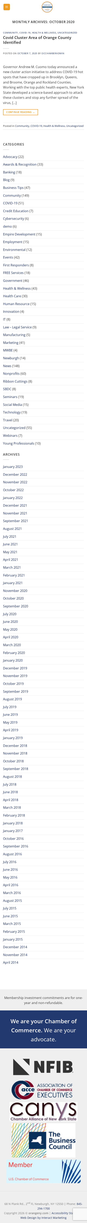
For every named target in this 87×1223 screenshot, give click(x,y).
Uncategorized (67, 32)
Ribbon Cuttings (15, 381)
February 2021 (14, 575)
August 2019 (12, 699)
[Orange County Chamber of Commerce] (47, 7)
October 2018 (13, 761)
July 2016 (9, 862)
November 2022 (15, 482)
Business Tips (13, 187)
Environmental (14, 249)
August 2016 (12, 854)
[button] (6, 7)
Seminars (10, 397)
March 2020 (12, 645)
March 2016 (12, 893)
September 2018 (15, 769)
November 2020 (15, 591)
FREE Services (13, 273)
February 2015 (14, 931)
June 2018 (10, 792)
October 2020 (13, 598)
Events (8, 257)
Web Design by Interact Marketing (43, 1218)
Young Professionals (18, 443)
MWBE (8, 350)
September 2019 (15, 691)
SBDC (7, 389)
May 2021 (10, 552)
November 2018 (15, 753)
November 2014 (15, 955)
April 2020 (10, 637)
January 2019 (13, 738)
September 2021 (15, 521)
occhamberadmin (52, 53)
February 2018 (14, 815)
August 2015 (12, 900)
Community (10, 32)
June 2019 (10, 714)
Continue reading (20, 112)
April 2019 (10, 730)
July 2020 (9, 614)
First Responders (16, 265)
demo (7, 226)
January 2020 (13, 660)
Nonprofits (11, 373)
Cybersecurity (13, 218)
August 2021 (12, 528)
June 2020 (10, 621)
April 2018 (10, 800)
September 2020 (15, 606)
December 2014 (15, 947)
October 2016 (13, 838)
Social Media (12, 404)
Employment (12, 242)
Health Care (12, 296)
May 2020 (10, 629)
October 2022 (13, 490)
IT (4, 319)
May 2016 (10, 877)
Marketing (10, 342)
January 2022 (13, 498)
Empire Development (19, 234)
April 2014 (10, 962)
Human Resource (16, 304)
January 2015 (13, 939)
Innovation (11, 311)
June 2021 (10, 544)
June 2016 (10, 869)
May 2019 (10, 722)
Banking (9, 172)
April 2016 (10, 885)
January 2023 (13, 466)
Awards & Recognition (20, 164)
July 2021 (9, 536)
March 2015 (12, 924)
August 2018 (12, 776)
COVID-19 (24, 32)
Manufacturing (14, 335)
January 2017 (13, 831)
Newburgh (11, 358)
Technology (12, 412)
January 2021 (13, 583)
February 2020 (14, 653)
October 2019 (13, 683)
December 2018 (15, 745)
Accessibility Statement (67, 1213)
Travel (7, 420)
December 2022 (15, 474)
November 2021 (15, 513)
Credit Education (16, 211)
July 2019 (9, 707)
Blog (6, 180)
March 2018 (12, 807)
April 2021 (10, 559)
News (7, 366)
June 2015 (10, 916)
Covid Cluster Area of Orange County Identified (37, 40)
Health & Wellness (44, 32)
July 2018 (9, 784)
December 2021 (15, 505)
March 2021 (12, 567)
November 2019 (15, 676)
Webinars (10, 435)
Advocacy (10, 157)
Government (12, 280)
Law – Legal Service (17, 327)
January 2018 (13, 823)
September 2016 (15, 846)
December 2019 (15, 668)
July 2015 (9, 908)
